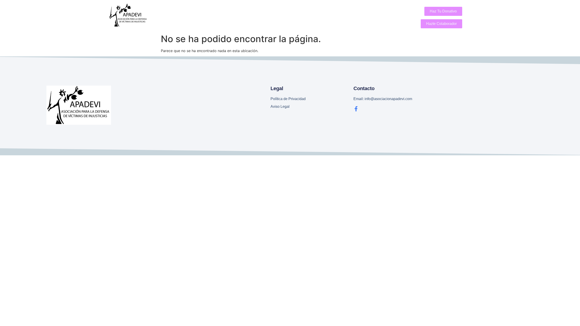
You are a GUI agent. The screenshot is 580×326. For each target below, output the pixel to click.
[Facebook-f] (356, 108)
